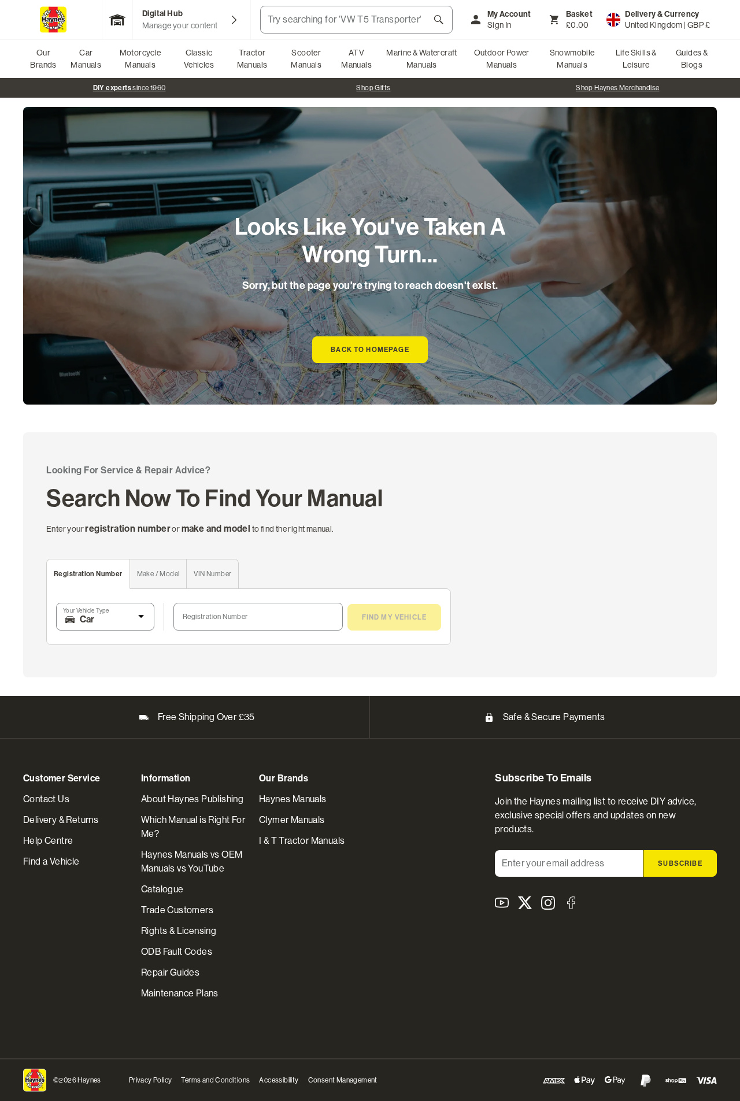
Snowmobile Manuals (572, 58)
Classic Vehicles (199, 58)
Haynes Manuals (293, 799)
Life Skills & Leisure (636, 58)
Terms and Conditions (215, 1080)
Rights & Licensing (178, 930)
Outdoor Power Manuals (502, 58)
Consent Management (343, 1080)
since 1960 (129, 88)
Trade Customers (177, 909)
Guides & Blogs (692, 58)
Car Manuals (86, 58)
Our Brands (43, 58)
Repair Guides (170, 972)
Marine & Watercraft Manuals (421, 58)
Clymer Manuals (292, 819)
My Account (509, 14)
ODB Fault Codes (176, 951)
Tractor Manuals (252, 58)
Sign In (499, 24)
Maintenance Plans (180, 993)
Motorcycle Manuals (140, 58)
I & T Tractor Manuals (302, 840)
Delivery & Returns (60, 819)
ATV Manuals (356, 58)
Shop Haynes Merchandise (617, 88)
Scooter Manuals (306, 58)
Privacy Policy (150, 1080)
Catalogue (162, 889)
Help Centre (48, 840)
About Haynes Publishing (192, 799)
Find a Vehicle (51, 861)
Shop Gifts (373, 88)
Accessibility (278, 1080)
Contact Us (46, 799)
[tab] (88, 574)
